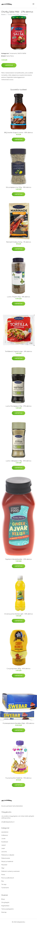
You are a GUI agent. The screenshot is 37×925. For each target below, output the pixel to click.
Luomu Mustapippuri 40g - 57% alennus (18, 406)
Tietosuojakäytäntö (7, 909)
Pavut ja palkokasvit (7, 878)
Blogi (3, 899)
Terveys (3, 884)
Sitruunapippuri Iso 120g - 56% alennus (18, 187)
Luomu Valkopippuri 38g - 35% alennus (18, 461)
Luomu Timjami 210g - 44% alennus (18, 297)
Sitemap (3, 912)
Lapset (3, 845)
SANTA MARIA (22, 53)
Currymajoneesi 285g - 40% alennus (18, 668)
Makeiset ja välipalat (7, 855)
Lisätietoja (9, 65)
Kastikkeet (4, 842)
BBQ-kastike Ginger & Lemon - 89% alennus (18, 132)
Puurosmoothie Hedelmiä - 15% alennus (18, 778)
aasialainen (4, 832)
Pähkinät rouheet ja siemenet (10, 871)
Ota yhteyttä (5, 902)
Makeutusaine (5, 858)
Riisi (2, 881)
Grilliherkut (4, 835)
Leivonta (4, 851)
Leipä (3, 848)
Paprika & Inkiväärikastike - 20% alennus (18, 559)
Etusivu (3, 14)
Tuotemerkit (13, 53)
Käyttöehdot (5, 906)
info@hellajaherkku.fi (7, 822)
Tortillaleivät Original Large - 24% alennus (18, 351)
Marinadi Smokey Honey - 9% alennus (18, 242)
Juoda (3, 838)
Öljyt (2, 868)
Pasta (3, 874)
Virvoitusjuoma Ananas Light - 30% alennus (18, 614)
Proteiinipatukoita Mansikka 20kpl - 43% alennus (18, 723)
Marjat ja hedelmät (7, 861)
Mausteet (4, 865)
